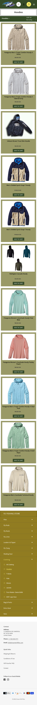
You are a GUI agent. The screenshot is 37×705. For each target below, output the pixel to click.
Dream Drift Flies (20, 699)
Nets (5, 614)
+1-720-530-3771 (13, 639)
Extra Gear (7, 608)
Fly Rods (6, 525)
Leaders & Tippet (9, 542)
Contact (6, 668)
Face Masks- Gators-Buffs (14, 592)
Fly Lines (7, 537)
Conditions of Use (9, 658)
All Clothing (10, 564)
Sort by (29, 17)
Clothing (7, 560)
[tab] (18, 519)
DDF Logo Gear (11, 597)
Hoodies (9, 569)
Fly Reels (7, 531)
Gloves (8, 583)
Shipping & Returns (9, 654)
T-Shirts (8, 574)
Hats (7, 578)
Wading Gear (8, 554)
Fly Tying (7, 548)
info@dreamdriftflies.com (15, 642)
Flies (5, 519)
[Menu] (34, 4)
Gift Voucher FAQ (9, 663)
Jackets (8, 588)
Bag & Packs (8, 602)
